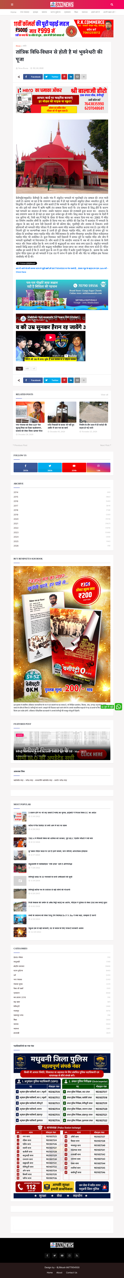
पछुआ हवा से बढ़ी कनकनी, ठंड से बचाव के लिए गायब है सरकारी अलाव (55, 928)
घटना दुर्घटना (55, 12)
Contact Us (71, 1272)
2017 (62, 505)
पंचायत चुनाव (62, 984)
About (59, 1272)
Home (13, 12)
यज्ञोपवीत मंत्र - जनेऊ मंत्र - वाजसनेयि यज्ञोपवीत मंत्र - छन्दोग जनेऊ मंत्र (40, 780)
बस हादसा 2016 (62, 997)
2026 (62, 545)
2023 (62, 532)
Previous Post (20, 445)
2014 (62, 492)
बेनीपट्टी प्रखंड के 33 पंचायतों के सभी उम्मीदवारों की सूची (50, 877)
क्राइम (35, 12)
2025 (62, 541)
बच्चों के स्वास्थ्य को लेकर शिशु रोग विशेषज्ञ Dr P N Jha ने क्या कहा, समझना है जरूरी (62, 916)
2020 (62, 519)
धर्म (34, 369)
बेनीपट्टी (62, 1006)
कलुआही (62, 961)
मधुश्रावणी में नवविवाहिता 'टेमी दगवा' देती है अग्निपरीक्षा (50, 864)
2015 (62, 497)
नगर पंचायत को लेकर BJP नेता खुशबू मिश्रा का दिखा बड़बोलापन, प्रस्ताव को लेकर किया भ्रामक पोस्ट (29, 428)
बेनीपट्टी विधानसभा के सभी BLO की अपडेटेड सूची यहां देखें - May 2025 (51, 752)
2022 (62, 528)
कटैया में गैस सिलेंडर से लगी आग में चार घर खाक (47, 826)
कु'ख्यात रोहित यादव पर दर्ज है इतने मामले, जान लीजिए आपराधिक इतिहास (57, 851)
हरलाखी (62, 1033)
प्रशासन (67, 12)
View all (104, 395)
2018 (62, 510)
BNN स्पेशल (62, 957)
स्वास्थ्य (85, 12)
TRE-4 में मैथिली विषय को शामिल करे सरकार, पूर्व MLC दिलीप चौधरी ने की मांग (60, 838)
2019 (62, 514)
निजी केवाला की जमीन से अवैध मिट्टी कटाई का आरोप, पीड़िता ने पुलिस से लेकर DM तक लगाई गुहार (67, 903)
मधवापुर (62, 1011)
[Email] (77, 76)
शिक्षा (76, 12)
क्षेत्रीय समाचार (62, 966)
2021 (62, 523)
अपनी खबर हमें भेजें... (111, 12)
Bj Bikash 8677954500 (68, 1267)
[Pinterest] (64, 76)
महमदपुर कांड (62, 1015)
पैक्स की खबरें (62, 988)
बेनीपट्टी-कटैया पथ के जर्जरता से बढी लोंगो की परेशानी (49, 890)
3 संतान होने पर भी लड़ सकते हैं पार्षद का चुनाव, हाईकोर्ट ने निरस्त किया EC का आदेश (62, 813)
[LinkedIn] (71, 76)
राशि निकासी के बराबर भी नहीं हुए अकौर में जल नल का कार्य (61, 427)
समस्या (44, 12)
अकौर (24, 46)
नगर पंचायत (24, 12)
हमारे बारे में (95, 12)
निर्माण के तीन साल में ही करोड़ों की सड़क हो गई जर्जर (93, 427)
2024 (62, 537)
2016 (62, 501)
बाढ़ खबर (62, 1002)
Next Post (105, 445)
